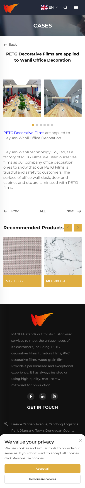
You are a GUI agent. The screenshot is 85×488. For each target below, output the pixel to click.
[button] (33, 125)
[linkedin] (42, 396)
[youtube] (54, 396)
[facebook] (30, 396)
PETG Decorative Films (23, 133)
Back (12, 44)
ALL (43, 211)
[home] (11, 7)
